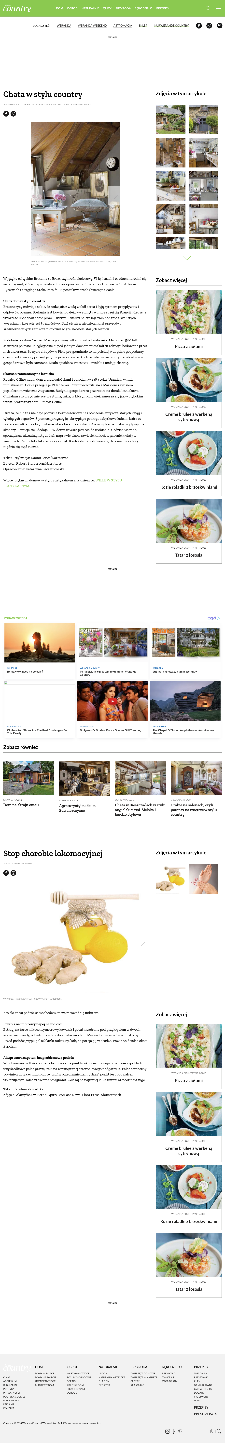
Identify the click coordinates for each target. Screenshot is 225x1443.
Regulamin (10, 1385)
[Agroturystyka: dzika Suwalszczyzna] (84, 778)
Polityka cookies (14, 1396)
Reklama (8, 1404)
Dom (59, 8)
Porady (71, 1381)
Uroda (103, 1373)
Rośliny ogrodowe (79, 1377)
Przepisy (162, 8)
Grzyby (135, 1381)
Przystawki (201, 1377)
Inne (197, 1400)
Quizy (107, 8)
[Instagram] (209, 25)
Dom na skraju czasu (21, 804)
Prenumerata (205, 1414)
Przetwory (201, 1396)
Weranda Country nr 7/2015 (188, 338)
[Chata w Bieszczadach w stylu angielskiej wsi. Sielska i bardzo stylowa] (140, 778)
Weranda (64, 25)
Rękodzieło (143, 8)
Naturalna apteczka (112, 1377)
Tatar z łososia (188, 555)
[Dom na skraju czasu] (28, 778)
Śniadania (200, 1373)
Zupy (197, 1381)
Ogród (72, 8)
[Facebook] (199, 25)
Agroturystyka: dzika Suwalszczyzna (77, 808)
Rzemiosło (168, 1373)
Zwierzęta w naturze (143, 1377)
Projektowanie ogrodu (76, 1390)
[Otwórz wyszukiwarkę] (208, 8)
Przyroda (123, 8)
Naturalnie (90, 8)
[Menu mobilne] (218, 8)
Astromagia (122, 25)
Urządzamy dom (181, 799)
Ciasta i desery (203, 1388)
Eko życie (104, 1385)
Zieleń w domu (76, 1385)
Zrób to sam (169, 1381)
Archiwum (10, 1381)
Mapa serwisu (11, 1400)
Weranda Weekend (92, 25)
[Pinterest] (220, 25)
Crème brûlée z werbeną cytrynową (188, 417)
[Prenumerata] (212, 1431)
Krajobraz (137, 1385)
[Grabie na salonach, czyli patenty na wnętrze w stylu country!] (196, 778)
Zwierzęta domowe (142, 1373)
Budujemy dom (44, 1385)
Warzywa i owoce (78, 1373)
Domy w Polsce (12, 799)
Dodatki (199, 1392)
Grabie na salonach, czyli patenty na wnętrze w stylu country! (194, 810)
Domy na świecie (45, 1377)
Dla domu (105, 1381)
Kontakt (8, 1408)
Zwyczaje (168, 1377)
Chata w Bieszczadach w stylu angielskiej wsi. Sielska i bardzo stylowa (140, 810)
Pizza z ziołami (189, 346)
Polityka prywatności (11, 1390)
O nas (6, 1377)
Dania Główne (203, 1385)
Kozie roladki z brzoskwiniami (188, 487)
